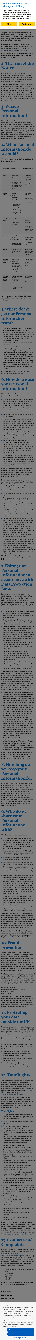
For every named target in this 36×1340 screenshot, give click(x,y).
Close (9, 24)
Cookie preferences (20, 1338)
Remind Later (26, 24)
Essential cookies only (21, 1333)
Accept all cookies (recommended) (21, 1330)
